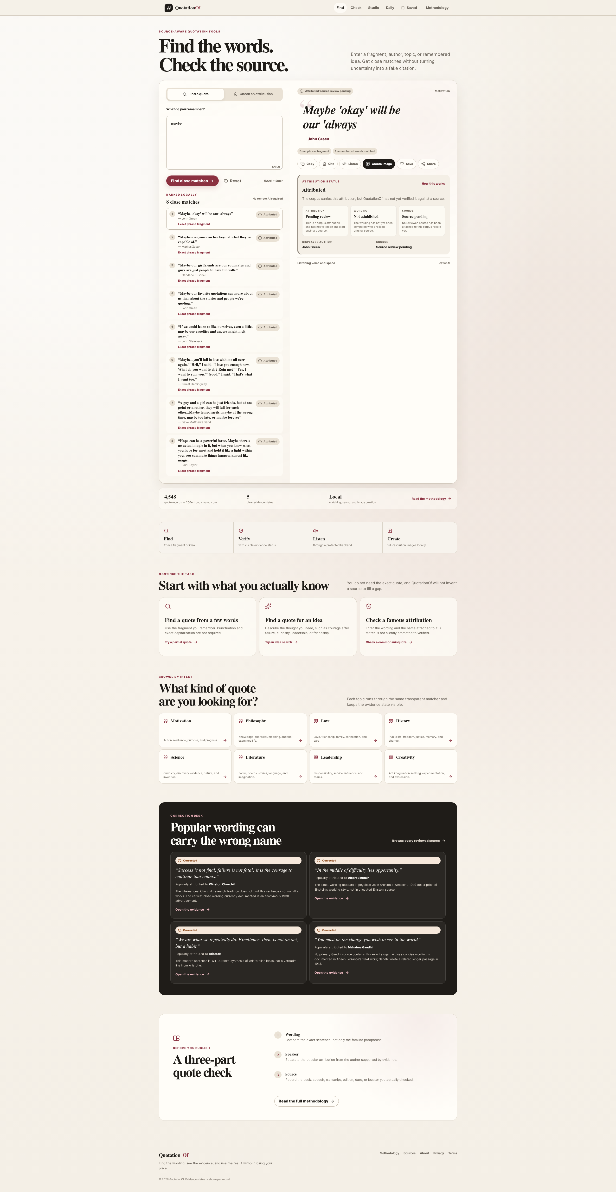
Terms (452, 1153)
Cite (331, 164)
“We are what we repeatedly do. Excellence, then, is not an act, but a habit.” (236, 942)
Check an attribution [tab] (256, 94)
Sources (410, 1153)
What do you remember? (185, 109)
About (424, 1153)
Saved (412, 8)
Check (356, 8)
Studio (373, 8)
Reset (235, 180)
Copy (310, 164)
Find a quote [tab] (199, 94)
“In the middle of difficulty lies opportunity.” (358, 870)
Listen (353, 164)
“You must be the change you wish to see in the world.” (367, 939)
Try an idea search (278, 642)
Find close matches (189, 180)
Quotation (173, 1155)
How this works (433, 183)
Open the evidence (189, 909)
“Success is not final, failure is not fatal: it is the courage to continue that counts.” (233, 873)
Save (409, 164)
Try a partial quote (178, 642)
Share (431, 164)
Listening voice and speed (373, 263)
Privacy (438, 1153)
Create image (382, 164)
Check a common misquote (386, 642)
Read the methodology (429, 498)
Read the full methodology (303, 1101)
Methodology (437, 8)
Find (340, 8)
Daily (390, 8)
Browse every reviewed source (416, 840)
